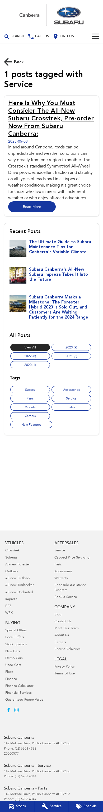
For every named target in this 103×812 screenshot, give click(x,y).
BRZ (8, 606)
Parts (30, 398)
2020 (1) (30, 365)
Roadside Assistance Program (70, 588)
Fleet (9, 672)
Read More (32, 207)
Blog (58, 614)
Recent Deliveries (67, 649)
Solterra (11, 558)
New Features (31, 425)
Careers (30, 416)
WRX (9, 613)
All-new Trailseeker (19, 585)
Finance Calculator (19, 686)
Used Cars (13, 665)
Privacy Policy (64, 667)
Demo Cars (14, 658)
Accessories (71, 390)
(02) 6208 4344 (25, 776)
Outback (11, 571)
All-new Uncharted (19, 592)
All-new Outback (17, 578)
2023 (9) (71, 347)
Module (30, 407)
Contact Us (62, 621)
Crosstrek (12, 550)
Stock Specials (16, 644)
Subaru (30, 390)
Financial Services (18, 693)
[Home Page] (51, 15)
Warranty (61, 578)
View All (30, 347)
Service (71, 398)
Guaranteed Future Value (24, 700)
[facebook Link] (8, 710)
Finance (11, 679)
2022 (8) (30, 356)
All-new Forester (17, 564)
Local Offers (14, 637)
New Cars (12, 651)
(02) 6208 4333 (25, 748)
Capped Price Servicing (72, 558)
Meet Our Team (66, 628)
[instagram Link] (16, 710)
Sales (71, 407)
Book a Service (65, 597)
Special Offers (16, 630)
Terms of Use (64, 673)
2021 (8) (71, 356)
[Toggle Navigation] (95, 36)
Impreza (11, 599)
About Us (61, 635)
